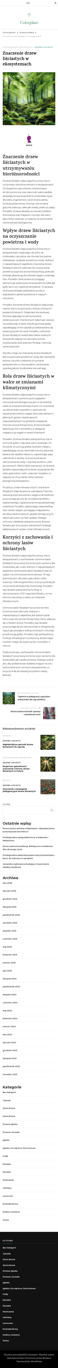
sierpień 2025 (9, 931)
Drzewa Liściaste (44, 47)
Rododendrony (10, 1204)
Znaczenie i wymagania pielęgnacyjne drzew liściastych (19, 790)
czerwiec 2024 (10, 1002)
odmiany (7, 1188)
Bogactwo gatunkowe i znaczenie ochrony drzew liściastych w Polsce (16, 768)
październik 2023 (11, 1066)
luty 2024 (7, 1034)
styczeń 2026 (9, 891)
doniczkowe (9, 1108)
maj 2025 (7, 947)
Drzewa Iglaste (10, 1124)
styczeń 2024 (9, 1042)
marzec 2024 (9, 1026)
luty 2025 (7, 971)
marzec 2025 (9, 962)
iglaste (6, 1140)
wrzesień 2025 (10, 923)
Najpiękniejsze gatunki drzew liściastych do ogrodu (18, 745)
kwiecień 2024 (10, 1018)
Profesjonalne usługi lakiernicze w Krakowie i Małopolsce (25, 839)
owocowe (8, 1196)
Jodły (5, 1156)
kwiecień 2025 (10, 954)
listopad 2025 (9, 907)
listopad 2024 (10, 979)
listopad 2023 (9, 1058)
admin (29, 145)
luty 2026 (7, 883)
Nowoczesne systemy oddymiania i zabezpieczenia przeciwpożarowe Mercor (28, 830)
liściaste (7, 1164)
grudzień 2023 (10, 1050)
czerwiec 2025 (10, 939)
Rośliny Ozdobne (11, 1212)
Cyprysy (7, 1100)
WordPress (36, 1361)
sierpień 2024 (9, 994)
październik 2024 (11, 986)
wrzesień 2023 (10, 1074)
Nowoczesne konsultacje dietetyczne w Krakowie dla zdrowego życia (28, 848)
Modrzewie (8, 1180)
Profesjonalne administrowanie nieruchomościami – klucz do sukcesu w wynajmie (29, 857)
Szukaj (6, 804)
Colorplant (29, 22)
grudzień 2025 (10, 899)
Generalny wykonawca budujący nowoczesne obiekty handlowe (26, 865)
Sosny (6, 1220)
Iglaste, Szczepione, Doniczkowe (19, 1148)
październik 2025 (11, 915)
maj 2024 (7, 1010)
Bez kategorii (9, 1092)
